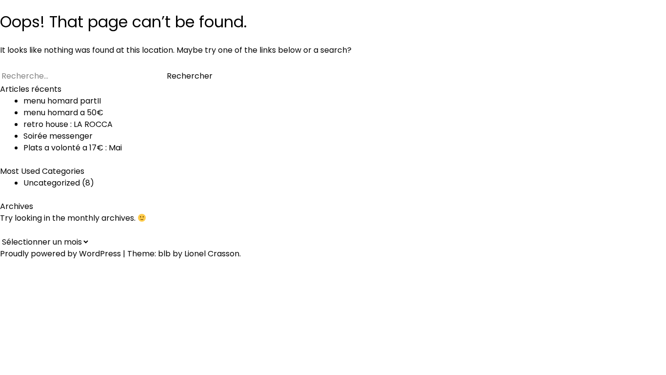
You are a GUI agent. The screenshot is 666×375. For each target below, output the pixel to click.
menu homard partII (62, 100)
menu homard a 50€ (63, 112)
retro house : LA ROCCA (68, 124)
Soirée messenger (58, 136)
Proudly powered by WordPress (61, 253)
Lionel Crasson (211, 253)
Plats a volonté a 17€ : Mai (72, 147)
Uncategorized (51, 182)
